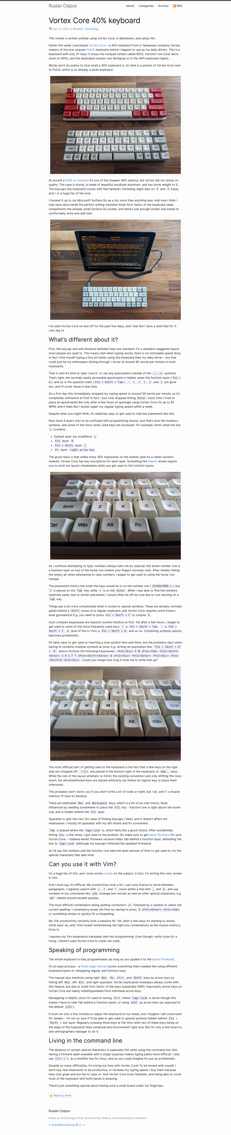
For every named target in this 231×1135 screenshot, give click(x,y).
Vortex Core (97, 45)
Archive (163, 6)
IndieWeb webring (63, 1125)
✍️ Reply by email (60, 1095)
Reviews (78, 28)
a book (108, 873)
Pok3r (91, 49)
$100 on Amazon (77, 180)
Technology (92, 28)
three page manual (93, 966)
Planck (152, 461)
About (130, 6)
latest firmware (159, 835)
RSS (179, 6)
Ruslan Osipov (63, 5)
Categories (146, 6)
